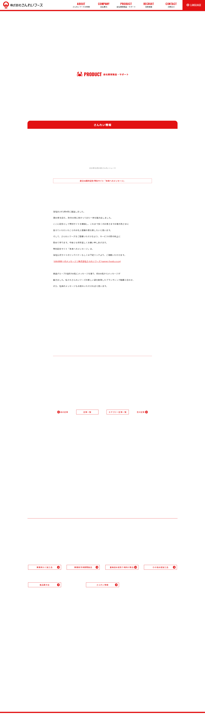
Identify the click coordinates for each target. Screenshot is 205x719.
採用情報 (148, 5)
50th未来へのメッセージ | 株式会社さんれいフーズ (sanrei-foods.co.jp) (87, 261)
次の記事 (141, 412)
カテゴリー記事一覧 (118, 412)
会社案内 (104, 5)
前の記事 (64, 412)
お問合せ (171, 5)
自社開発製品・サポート (126, 5)
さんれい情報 (102, 584)
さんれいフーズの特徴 (81, 5)
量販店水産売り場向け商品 (122, 567)
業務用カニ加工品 (45, 567)
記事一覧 (87, 412)
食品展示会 (45, 584)
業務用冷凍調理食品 (83, 567)
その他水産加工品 (160, 567)
